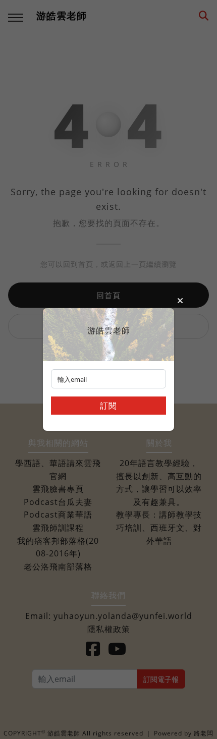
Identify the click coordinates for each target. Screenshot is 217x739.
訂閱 (108, 405)
